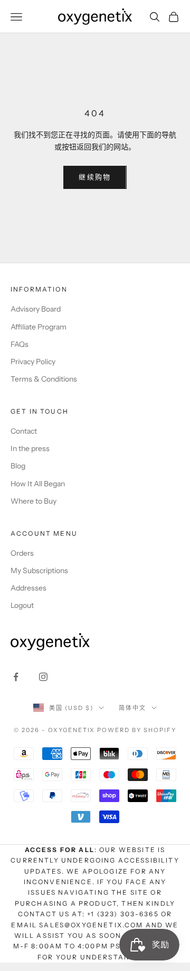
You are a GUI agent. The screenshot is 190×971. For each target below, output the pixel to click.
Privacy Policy (33, 361)
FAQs (19, 344)
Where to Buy (33, 501)
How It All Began (38, 483)
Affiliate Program (38, 327)
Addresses (28, 588)
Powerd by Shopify (136, 730)
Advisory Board (36, 309)
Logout (22, 605)
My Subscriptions (39, 570)
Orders (22, 553)
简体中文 (132, 708)
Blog (18, 466)
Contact (24, 431)
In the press (30, 448)
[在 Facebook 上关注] (16, 677)
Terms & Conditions (44, 379)
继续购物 (95, 177)
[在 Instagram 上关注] (43, 677)
